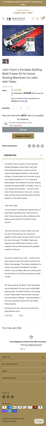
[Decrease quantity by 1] (13, 108)
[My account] (37, 18)
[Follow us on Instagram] (8, 396)
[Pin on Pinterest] (33, 145)
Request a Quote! (23, 136)
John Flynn (7, 87)
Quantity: (6, 108)
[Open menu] (3, 18)
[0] (42, 18)
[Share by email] (42, 145)
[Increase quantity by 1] (28, 108)
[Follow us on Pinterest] (12, 396)
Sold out (23, 130)
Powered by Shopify (9, 421)
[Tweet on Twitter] (38, 145)
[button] (27, 94)
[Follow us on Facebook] (3, 396)
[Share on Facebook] (29, 145)
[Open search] (33, 18)
